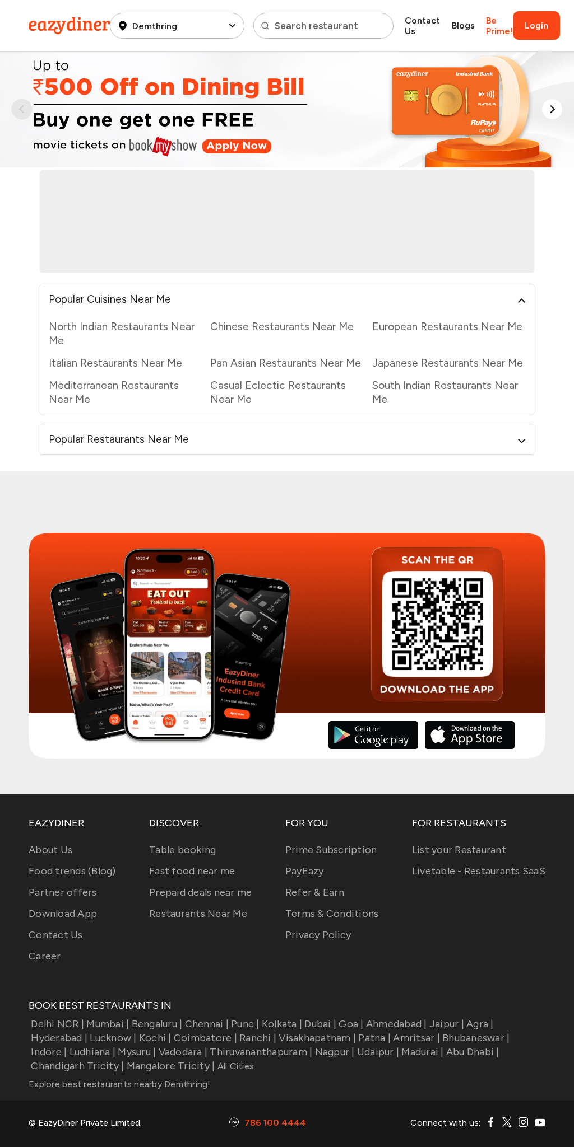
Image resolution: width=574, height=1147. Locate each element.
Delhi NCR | (57, 1024)
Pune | (245, 1024)
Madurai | (422, 1052)
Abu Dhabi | (472, 1052)
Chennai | (207, 1024)
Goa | (351, 1024)
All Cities (234, 1066)
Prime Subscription (331, 850)
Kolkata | (282, 1024)
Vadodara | (183, 1052)
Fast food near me (192, 871)
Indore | (49, 1052)
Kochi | (155, 1038)
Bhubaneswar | (476, 1038)
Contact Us (422, 25)
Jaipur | (446, 1024)
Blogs (463, 25)
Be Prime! (499, 25)
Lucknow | (113, 1038)
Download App (63, 913)
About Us (50, 850)
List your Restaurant (459, 850)
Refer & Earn (314, 892)
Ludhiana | (92, 1052)
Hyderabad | (59, 1038)
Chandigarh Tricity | (77, 1066)
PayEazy (304, 871)
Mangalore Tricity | (171, 1066)
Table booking (182, 850)
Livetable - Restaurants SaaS (478, 871)
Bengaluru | (157, 1024)
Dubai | (320, 1024)
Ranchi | (257, 1038)
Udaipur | (378, 1052)
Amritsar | (416, 1038)
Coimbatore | (205, 1038)
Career (45, 956)
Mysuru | (137, 1052)
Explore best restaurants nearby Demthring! (120, 1084)
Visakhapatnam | (317, 1038)
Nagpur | (334, 1052)
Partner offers (63, 892)
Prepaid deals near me (200, 892)
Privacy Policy (318, 935)
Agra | (480, 1024)
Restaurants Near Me (198, 913)
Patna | (374, 1038)
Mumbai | (107, 1024)
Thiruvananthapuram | (261, 1052)
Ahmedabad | (396, 1024)
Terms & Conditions (332, 913)
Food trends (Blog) (72, 871)
